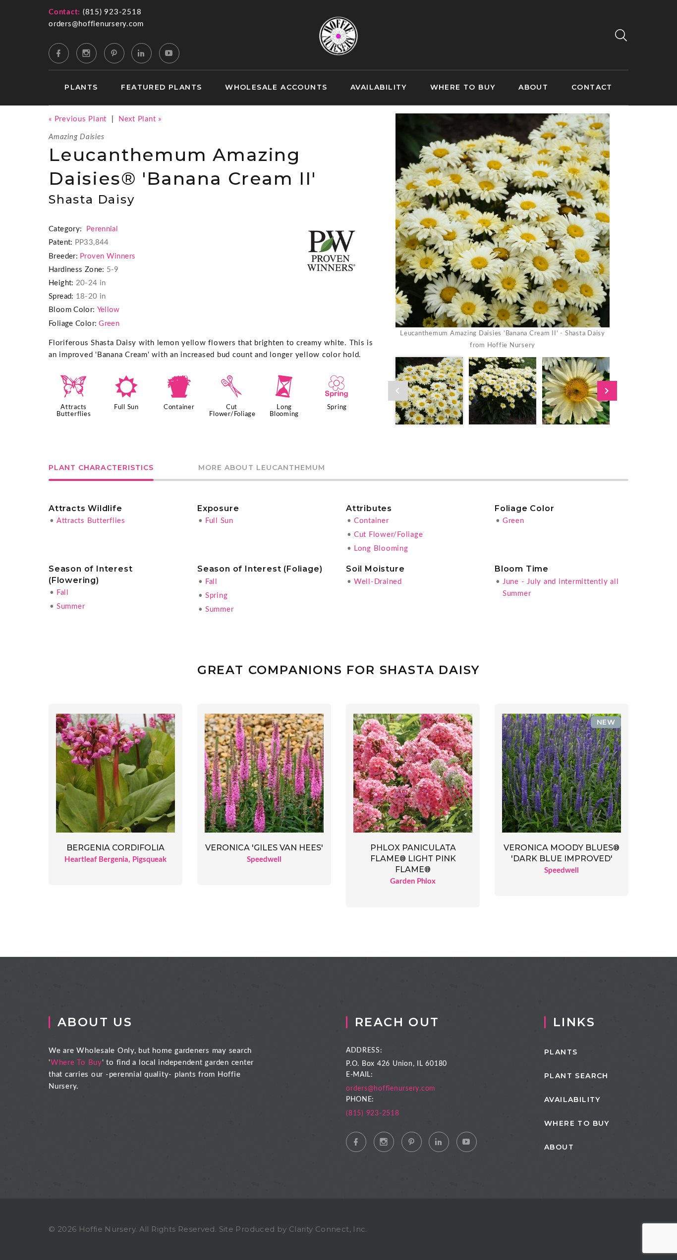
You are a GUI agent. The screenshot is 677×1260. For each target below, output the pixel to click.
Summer (70, 606)
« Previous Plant (78, 119)
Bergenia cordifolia (115, 847)
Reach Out (397, 1022)
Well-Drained (378, 581)
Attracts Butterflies (90, 521)
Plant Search (576, 1075)
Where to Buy (463, 87)
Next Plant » (140, 119)
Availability (378, 87)
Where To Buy (76, 1062)
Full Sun (126, 407)
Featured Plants (161, 87)
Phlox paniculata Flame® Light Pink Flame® (413, 859)
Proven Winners (107, 256)
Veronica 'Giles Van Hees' (264, 847)
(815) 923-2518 (112, 12)
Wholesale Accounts (276, 87)
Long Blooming (381, 548)
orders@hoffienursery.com (96, 24)
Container (179, 407)
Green (109, 323)
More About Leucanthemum (261, 468)
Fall (62, 592)
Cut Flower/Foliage (388, 534)
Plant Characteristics (101, 468)
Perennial (102, 229)
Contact (592, 87)
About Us (94, 1022)
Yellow (108, 310)
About (533, 87)
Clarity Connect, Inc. (328, 1229)
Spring (337, 407)
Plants (81, 87)
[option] (502, 232)
